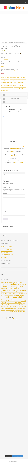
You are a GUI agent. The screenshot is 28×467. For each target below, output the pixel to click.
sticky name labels (7, 308)
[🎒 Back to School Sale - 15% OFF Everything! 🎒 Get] (14, 432)
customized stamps (18, 79)
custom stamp (6, 79)
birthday (6, 282)
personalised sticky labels (8, 301)
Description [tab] (15, 94)
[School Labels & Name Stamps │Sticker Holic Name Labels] (14, 8)
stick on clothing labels (14, 304)
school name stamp (17, 87)
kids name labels (8, 286)
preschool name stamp (12, 85)
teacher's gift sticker (21, 308)
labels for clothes (19, 286)
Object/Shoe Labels (5, 263)
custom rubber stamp (16, 77)
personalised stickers (16, 299)
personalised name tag (6, 299)
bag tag (3, 282)
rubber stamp (19, 85)
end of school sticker (22, 284)
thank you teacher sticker (5, 311)
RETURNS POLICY (5, 252)
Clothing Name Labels (15, 70)
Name (4, 205)
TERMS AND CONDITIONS (7, 254)
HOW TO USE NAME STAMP (7, 247)
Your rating (5, 193)
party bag (16, 293)
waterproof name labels (17, 311)
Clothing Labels (4, 266)
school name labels (14, 303)
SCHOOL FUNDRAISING (6, 249)
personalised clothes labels (7, 295)
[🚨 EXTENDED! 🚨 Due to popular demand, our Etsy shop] (14, 359)
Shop (6, 42)
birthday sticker (11, 282)
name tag (12, 293)
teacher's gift (15, 308)
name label (12, 288)
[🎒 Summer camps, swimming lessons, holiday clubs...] (14, 388)
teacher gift (3, 310)
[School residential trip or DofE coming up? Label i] (14, 447)
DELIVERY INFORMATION (7, 251)
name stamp (13, 80)
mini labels (24, 286)
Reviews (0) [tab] (15, 101)
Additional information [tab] (15, 98)
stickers (9, 304)
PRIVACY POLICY (5, 255)
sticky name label (21, 306)
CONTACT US (4, 257)
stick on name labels (10, 306)
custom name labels (9, 284)
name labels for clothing (18, 290)
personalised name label (11, 297)
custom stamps (12, 79)
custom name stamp (8, 77)
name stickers (5, 293)
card (14, 282)
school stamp (23, 87)
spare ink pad (14, 155)
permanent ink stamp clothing (19, 82)
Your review (5, 197)
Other (2, 274)
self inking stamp (4, 88)
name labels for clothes (10, 290)
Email (4, 211)
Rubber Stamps (10, 42)
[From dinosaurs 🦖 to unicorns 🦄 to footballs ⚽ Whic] (14, 329)
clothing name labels (19, 282)
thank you (12, 310)
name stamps (17, 80)
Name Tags (3, 271)
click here (6, 59)
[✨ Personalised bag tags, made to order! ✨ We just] (14, 417)
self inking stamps (11, 88)
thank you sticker (20, 310)
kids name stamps (7, 80)
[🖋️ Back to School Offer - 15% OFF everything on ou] (14, 373)
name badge (4, 288)
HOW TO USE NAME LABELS (7, 246)
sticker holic (16, 88)
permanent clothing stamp (8, 82)
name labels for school (16, 292)
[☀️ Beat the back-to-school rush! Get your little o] (14, 403)
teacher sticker (8, 310)
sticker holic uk (6, 90)
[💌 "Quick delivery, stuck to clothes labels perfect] (14, 344)
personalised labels (18, 295)
